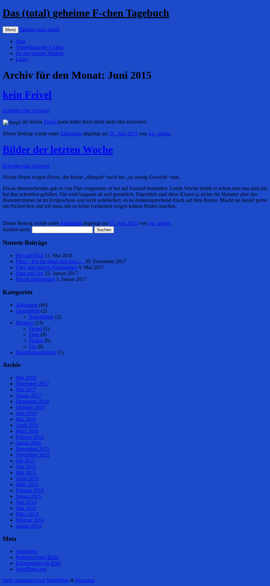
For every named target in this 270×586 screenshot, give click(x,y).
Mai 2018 (26, 377)
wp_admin (159, 133)
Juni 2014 (26, 502)
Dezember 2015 (32, 449)
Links (22, 59)
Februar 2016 (30, 437)
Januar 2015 (28, 496)
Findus (36, 340)
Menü (10, 29)
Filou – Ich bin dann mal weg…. (50, 261)
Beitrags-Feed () (37, 557)
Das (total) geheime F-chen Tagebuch (86, 13)
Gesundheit (28, 311)
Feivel (50, 122)
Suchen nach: (17, 229)
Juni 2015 (26, 466)
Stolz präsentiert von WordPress (36, 580)
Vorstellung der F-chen (39, 47)
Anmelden (27, 551)
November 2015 (33, 455)
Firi (32, 346)
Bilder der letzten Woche (58, 149)
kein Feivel (27, 94)
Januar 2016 (28, 443)
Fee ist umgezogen (35, 279)
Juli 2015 (25, 460)
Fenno (35, 328)
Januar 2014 (28, 526)
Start (20, 41)
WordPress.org (31, 569)
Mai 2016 (26, 419)
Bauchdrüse (41, 317)
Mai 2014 (26, 508)
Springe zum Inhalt (39, 29)
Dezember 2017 (32, 383)
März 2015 (27, 484)
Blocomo (84, 580)
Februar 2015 (30, 490)
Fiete (34, 334)
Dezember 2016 (32, 401)
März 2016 (27, 431)
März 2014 (27, 514)
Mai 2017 (26, 389)
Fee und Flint (29, 255)
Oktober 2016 (30, 407)
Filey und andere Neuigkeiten (46, 267)
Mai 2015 (26, 472)
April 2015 (27, 478)
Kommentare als (38, 563)
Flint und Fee (29, 273)
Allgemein (71, 133)
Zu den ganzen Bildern (40, 53)
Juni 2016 (26, 413)
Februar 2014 (30, 520)
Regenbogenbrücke (36, 352)
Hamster (24, 322)
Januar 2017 (28, 395)
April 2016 (27, 425)
